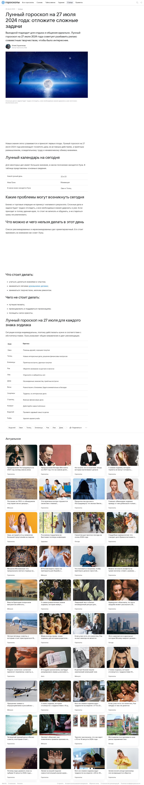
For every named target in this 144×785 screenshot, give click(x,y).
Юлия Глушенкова (19, 45)
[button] (47, 75)
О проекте (60, 783)
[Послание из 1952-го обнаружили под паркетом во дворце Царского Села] (21, 494)
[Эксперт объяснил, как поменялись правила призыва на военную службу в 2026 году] (55, 730)
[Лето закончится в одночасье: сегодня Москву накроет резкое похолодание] (122, 629)
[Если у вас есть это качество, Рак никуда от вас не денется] (122, 696)
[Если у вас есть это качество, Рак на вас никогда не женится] (89, 629)
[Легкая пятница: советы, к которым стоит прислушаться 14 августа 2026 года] (21, 629)
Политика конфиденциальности (130, 783)
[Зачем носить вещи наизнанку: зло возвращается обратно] (122, 764)
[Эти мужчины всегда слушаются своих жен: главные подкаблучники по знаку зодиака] (55, 494)
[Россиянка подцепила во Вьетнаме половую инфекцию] (55, 528)
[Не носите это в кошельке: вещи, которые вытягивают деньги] (89, 460)
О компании (11, 783)
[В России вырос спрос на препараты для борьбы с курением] (55, 561)
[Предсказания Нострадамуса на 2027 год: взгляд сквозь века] (21, 460)
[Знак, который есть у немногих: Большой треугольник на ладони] (21, 528)
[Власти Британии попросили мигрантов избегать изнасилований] (21, 595)
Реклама (20, 783)
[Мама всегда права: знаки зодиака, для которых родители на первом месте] (55, 629)
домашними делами (38, 286)
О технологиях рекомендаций (110, 783)
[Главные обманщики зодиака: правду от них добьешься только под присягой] (122, 494)
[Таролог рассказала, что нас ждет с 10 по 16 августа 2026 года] (89, 730)
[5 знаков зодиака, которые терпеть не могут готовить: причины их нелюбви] (122, 460)
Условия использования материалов (76, 783)
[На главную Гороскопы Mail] (12, 2)
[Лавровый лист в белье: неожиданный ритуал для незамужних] (89, 595)
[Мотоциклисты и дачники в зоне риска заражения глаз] (122, 730)
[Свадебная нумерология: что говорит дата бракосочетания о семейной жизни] (122, 528)
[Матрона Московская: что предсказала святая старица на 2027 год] (21, 561)
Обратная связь (94, 783)
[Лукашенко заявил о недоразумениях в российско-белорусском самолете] (21, 696)
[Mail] (3, 2)
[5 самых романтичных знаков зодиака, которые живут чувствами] (55, 595)
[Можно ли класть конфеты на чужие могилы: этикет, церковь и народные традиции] (122, 561)
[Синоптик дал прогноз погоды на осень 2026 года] (89, 528)
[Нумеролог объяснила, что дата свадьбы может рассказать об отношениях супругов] (122, 595)
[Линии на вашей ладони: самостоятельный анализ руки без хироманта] (55, 764)
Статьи (20, 9)
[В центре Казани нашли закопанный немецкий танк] (89, 662)
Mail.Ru (4, 783)
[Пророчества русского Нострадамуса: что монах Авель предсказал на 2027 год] (89, 494)
